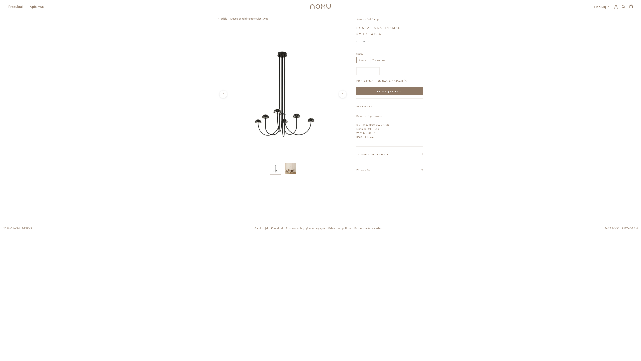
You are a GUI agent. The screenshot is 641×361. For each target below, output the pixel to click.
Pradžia (222, 18)
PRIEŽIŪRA (363, 169)
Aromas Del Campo (368, 19)
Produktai (15, 6)
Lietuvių (600, 6)
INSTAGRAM (630, 228)
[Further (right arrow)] (342, 94)
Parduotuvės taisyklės (368, 228)
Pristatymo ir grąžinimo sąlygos (306, 228)
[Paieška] (623, 6)
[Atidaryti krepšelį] (631, 6)
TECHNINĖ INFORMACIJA (372, 154)
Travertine (378, 60)
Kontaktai (277, 228)
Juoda (362, 60)
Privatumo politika (339, 228)
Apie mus (37, 6)
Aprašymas (364, 106)
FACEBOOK (612, 228)
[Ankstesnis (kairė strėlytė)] (223, 94)
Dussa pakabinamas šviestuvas (249, 18)
